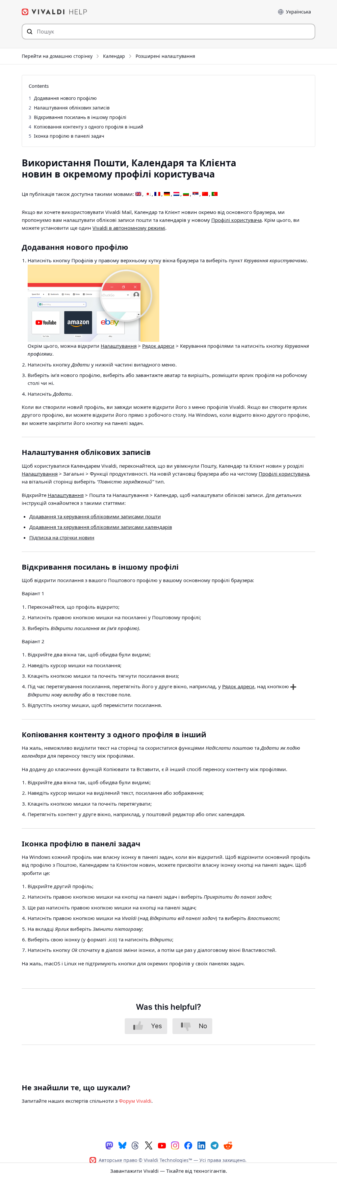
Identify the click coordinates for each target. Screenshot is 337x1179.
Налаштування (119, 345)
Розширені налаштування (165, 56)
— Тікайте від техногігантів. (168, 1170)
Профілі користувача (236, 220)
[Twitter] (149, 1145)
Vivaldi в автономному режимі (128, 227)
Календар (114, 56)
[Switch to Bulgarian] (186, 194)
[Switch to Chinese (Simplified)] (205, 194)
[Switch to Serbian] (195, 194)
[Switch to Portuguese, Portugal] (215, 194)
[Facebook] (188, 1145)
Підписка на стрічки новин (61, 537)
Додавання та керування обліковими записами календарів (100, 527)
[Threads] (136, 1145)
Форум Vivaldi (135, 1100)
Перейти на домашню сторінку (57, 56)
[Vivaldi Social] (109, 1145)
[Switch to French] (157, 194)
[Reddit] (228, 1145)
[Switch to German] (167, 194)
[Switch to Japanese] (148, 194)
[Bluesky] (122, 1145)
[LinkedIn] (201, 1145)
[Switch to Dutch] (176, 194)
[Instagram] (175, 1145)
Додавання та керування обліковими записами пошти (95, 516)
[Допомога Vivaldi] (55, 12)
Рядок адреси (158, 345)
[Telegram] (214, 1145)
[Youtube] (162, 1145)
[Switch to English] (138, 194)
